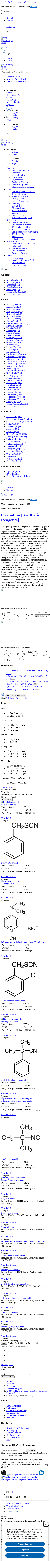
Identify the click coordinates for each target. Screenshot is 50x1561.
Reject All (25, 1550)
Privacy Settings (25, 1544)
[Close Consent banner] (46, 1524)
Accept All (25, 1555)
